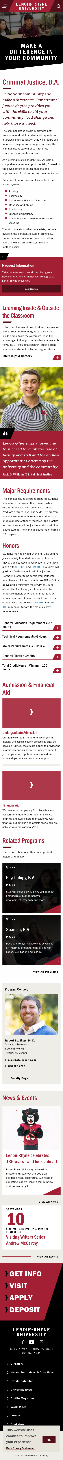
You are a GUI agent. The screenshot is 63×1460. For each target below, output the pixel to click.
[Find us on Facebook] (23, 1343)
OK (49, 1439)
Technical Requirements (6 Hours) (25, 636)
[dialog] (31, 1439)
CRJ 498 (20, 567)
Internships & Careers (17, 356)
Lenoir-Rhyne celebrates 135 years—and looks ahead (31, 1158)
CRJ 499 (36, 567)
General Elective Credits (18, 656)
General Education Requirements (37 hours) (27, 625)
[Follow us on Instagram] (41, 1343)
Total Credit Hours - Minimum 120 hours (24, 667)
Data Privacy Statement (20, 1448)
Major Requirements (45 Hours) (23, 646)
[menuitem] (31, 1273)
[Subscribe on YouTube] (31, 1343)
